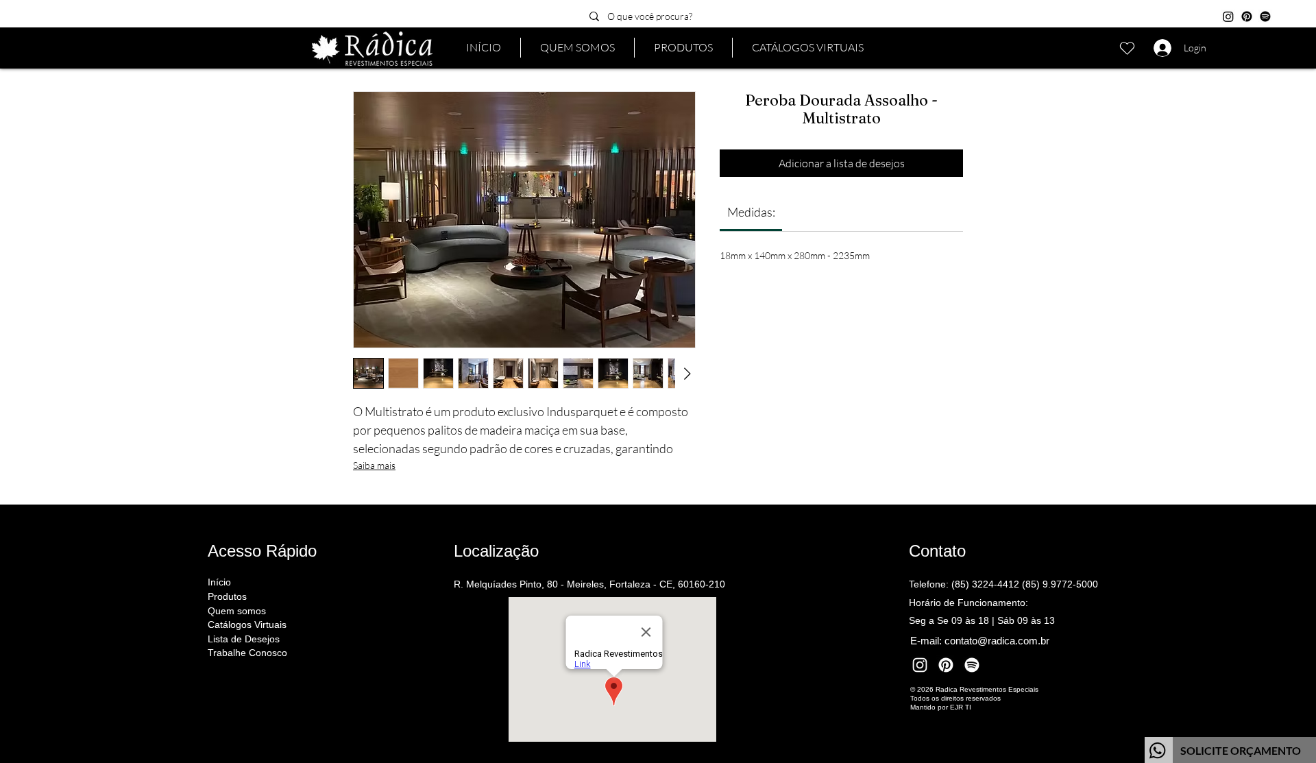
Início (219, 582)
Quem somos (237, 610)
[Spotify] (1265, 16)
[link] (751, 211)
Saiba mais (374, 465)
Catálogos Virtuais (247, 624)
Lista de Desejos (244, 638)
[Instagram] (1228, 16)
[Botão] (1230, 750)
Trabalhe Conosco (247, 652)
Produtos (227, 596)
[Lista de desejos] (1127, 48)
